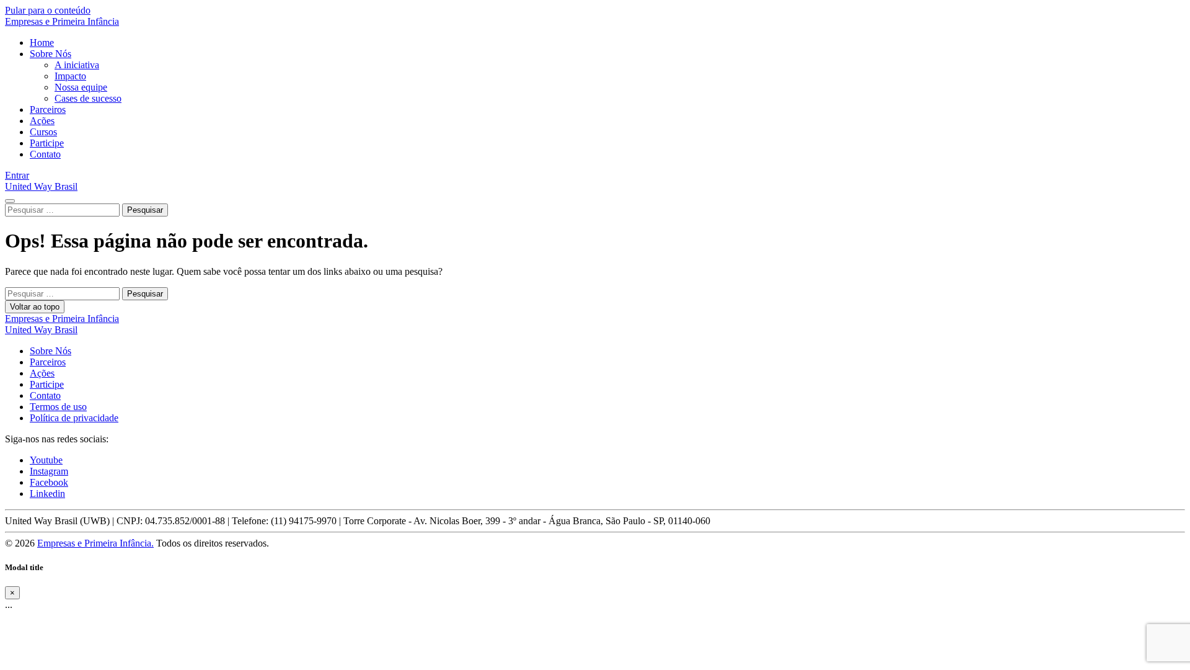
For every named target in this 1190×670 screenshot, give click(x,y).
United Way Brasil (41, 186)
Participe (47, 143)
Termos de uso (58, 406)
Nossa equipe (81, 87)
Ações (42, 120)
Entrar (17, 175)
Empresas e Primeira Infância (62, 21)
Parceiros (48, 109)
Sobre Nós (50, 53)
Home (42, 42)
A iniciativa (77, 65)
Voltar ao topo (35, 306)
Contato (45, 154)
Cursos (43, 132)
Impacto (70, 76)
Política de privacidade (74, 418)
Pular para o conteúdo (47, 10)
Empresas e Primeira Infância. (95, 543)
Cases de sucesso (88, 98)
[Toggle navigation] (10, 201)
